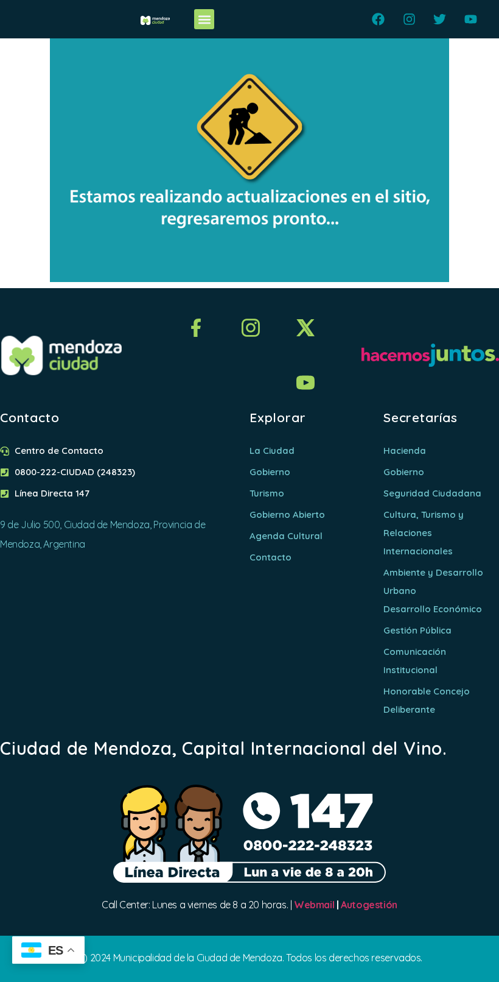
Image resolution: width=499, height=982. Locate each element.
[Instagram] (409, 19)
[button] (204, 19)
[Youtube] (470, 19)
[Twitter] (439, 19)
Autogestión (369, 905)
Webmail (314, 905)
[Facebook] (378, 19)
